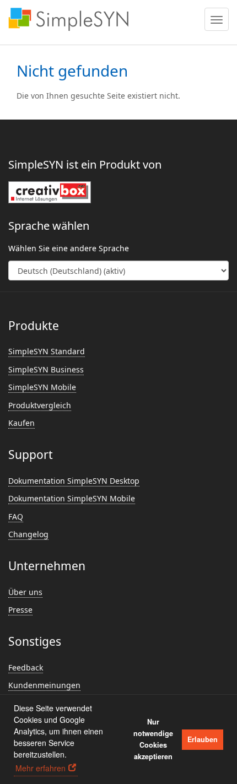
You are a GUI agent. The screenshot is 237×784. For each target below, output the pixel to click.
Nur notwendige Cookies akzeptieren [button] (153, 739)
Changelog (28, 534)
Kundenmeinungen (44, 685)
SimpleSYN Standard (46, 351)
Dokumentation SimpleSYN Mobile (71, 498)
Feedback (25, 667)
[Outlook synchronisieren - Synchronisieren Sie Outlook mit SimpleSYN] (68, 19)
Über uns (25, 592)
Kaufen (21, 423)
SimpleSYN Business (46, 369)
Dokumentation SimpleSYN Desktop (73, 480)
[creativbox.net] (49, 191)
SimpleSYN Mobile (42, 387)
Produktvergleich (39, 405)
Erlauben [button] (202, 739)
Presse (20, 609)
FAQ (15, 516)
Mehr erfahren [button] (40, 768)
